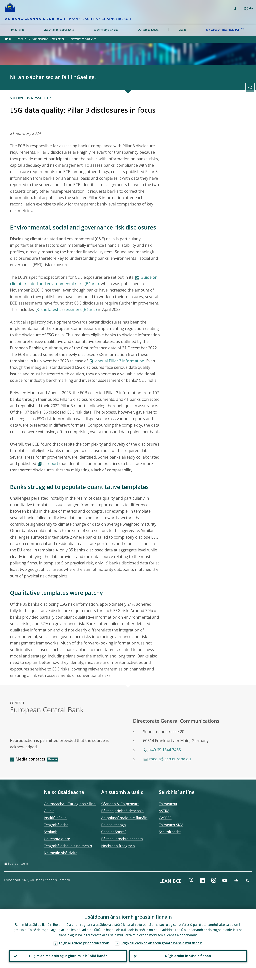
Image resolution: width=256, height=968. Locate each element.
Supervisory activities (106, 30)
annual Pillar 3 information (119, 361)
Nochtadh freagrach (118, 846)
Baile (8, 39)
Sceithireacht (170, 832)
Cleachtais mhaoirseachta (59, 30)
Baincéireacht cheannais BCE (222, 30)
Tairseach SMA (171, 825)
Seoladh (50, 832)
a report (50, 464)
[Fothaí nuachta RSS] (247, 880)
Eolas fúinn (17, 30)
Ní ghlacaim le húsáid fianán (188, 956)
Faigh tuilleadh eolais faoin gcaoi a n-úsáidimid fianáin (161, 943)
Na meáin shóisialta (60, 853)
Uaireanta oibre (57, 839)
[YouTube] (225, 880)
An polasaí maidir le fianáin (124, 818)
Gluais (49, 811)
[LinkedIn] (202, 880)
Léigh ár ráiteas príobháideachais (84, 943)
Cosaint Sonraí (113, 832)
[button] (241, 8)
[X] (191, 880)
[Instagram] (213, 880)
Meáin (182, 30)
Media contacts (30, 760)
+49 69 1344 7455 (165, 750)
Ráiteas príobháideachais (122, 811)
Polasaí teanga (113, 825)
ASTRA (164, 811)
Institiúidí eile (55, 818)
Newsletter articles (83, 39)
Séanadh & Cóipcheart (120, 804)
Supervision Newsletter (48, 39)
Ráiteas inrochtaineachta (122, 839)
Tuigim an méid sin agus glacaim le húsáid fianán (68, 956)
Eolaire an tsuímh (18, 863)
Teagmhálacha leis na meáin (68, 846)
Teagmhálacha (56, 825)
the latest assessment (61, 310)
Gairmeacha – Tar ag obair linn (70, 804)
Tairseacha (168, 804)
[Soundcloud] (236, 880)
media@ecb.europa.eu (170, 759)
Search (234, 8)
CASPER (165, 818)
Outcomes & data (148, 30)
